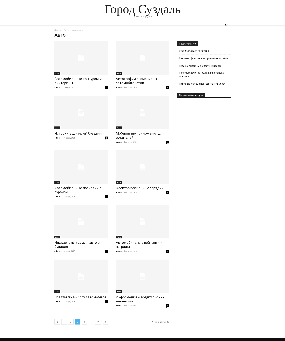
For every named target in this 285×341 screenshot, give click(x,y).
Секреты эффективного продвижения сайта (203, 58)
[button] (227, 25)
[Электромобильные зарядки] (142, 167)
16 (98, 321)
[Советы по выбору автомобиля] (81, 276)
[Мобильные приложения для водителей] (142, 112)
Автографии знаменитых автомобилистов (136, 81)
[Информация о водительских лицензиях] (142, 276)
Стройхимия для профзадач (194, 50)
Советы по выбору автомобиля (80, 297)
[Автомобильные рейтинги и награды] (142, 221)
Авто (66, 30)
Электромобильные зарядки (140, 188)
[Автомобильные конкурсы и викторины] (81, 58)
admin (57, 87)
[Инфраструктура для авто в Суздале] (81, 221)
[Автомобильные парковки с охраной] (81, 167)
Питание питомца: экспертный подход (200, 66)
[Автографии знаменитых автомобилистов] (142, 58)
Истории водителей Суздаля (78, 133)
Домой (57, 30)
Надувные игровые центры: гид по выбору (202, 83)
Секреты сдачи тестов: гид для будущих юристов (201, 74)
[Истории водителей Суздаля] (81, 112)
